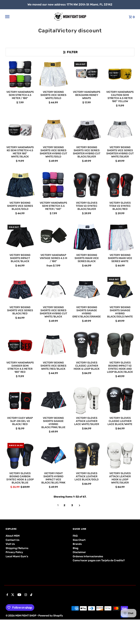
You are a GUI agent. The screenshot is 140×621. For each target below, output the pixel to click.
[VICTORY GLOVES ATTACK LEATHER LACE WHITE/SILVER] (86, 400)
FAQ (75, 535)
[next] (79, 505)
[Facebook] (7, 595)
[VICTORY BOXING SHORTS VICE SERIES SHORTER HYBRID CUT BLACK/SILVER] (86, 129)
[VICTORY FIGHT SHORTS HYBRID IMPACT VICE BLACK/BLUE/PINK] (53, 455)
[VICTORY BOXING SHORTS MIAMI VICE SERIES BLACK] (86, 237)
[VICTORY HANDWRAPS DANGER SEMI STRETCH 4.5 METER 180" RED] (20, 344)
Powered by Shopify (50, 615)
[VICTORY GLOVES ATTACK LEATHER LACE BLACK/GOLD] (86, 455)
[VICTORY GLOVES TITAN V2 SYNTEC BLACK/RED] (120, 185)
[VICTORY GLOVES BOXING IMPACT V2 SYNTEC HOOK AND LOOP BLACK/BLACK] (120, 344)
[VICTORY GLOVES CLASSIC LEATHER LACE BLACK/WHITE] (120, 400)
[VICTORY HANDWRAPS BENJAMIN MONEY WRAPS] (86, 74)
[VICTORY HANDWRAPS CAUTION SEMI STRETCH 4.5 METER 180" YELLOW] (120, 74)
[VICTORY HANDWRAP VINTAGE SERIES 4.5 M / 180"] (53, 237)
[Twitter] (12, 595)
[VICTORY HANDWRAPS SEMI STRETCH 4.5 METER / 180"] (20, 74)
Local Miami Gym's (17, 556)
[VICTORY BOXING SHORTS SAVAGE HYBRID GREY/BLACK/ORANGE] (86, 289)
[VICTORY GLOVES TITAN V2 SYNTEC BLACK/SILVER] (86, 185)
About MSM (13, 535)
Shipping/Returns (17, 548)
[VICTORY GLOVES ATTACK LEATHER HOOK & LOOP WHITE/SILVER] (120, 455)
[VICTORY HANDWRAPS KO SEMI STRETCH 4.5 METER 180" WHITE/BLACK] (20, 129)
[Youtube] (19, 595)
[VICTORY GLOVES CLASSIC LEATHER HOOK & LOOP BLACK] (86, 344)
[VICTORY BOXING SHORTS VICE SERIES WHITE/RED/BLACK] (53, 344)
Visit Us (10, 544)
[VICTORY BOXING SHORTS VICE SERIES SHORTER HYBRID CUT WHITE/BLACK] (53, 289)
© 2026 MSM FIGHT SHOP (21, 615)
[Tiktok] (30, 595)
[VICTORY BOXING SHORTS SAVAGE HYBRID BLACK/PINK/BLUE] (53, 400)
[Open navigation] (28, 16)
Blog (75, 548)
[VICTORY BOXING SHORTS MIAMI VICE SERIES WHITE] (120, 237)
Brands (77, 544)
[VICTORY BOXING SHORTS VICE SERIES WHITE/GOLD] (53, 74)
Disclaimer (79, 552)
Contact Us (12, 540)
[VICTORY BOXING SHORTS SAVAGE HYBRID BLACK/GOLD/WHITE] (120, 289)
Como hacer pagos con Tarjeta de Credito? (99, 560)
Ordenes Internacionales (88, 556)
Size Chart (79, 540)
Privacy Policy (14, 552)
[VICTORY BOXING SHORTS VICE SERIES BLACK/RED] (20, 289)
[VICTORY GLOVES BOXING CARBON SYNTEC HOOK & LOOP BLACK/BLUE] (20, 455)
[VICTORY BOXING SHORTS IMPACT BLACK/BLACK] (20, 237)
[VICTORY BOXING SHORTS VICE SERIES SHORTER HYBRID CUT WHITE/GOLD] (53, 129)
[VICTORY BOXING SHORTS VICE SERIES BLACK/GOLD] (20, 185)
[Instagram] (25, 595)
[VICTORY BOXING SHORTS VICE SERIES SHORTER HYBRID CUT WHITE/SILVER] (120, 129)
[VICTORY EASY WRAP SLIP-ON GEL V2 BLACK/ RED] (20, 400)
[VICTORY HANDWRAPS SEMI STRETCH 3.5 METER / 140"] (53, 185)
